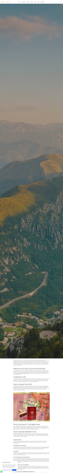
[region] (9, 466)
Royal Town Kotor (27, 181)
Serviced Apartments (34, 181)
